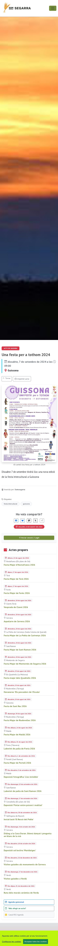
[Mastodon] (29, 520)
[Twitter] (35, 520)
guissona (26, 504)
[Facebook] (16, 520)
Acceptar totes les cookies (35, 941)
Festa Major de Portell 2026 (17, 762)
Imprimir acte (23, 378)
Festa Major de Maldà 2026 (17, 734)
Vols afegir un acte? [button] (17, 908)
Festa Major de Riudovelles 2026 (20, 720)
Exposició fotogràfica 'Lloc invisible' (21, 776)
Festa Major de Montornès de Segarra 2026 (25, 663)
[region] (29, 938)
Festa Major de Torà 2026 (16, 578)
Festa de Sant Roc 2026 (15, 706)
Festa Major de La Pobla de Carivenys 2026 (25, 635)
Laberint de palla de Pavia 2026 (19, 748)
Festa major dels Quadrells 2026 (20, 678)
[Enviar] (42, 520)
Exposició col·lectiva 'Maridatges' (20, 850)
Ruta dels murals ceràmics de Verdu (21, 892)
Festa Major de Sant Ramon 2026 (20, 649)
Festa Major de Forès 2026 (17, 593)
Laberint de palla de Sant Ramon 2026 (22, 791)
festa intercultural (10, 504)
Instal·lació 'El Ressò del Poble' (19, 819)
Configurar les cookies (11, 941)
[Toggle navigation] (52, 8)
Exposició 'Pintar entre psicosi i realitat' (23, 805)
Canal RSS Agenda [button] (15, 915)
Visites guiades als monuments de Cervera (25, 864)
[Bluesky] (22, 520)
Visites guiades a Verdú (15, 878)
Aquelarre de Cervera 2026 (17, 621)
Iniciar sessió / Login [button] (30, 537)
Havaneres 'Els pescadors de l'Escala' (22, 692)
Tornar (8, 378)
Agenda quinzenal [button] (16, 902)
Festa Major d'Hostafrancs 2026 (19, 564)
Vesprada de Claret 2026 (16, 607)
